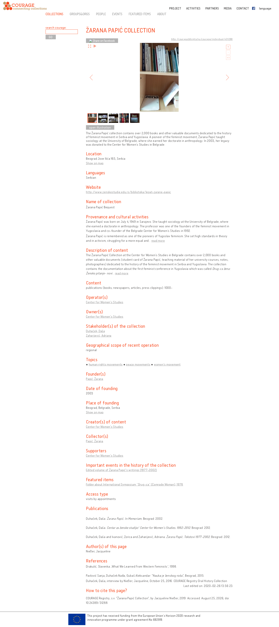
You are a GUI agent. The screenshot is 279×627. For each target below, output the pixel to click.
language (265, 8)
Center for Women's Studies (104, 302)
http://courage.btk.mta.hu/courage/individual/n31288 (202, 39)
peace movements (138, 364)
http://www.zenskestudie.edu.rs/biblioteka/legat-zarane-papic (128, 192)
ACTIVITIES (193, 8)
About (161, 14)
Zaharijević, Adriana (98, 335)
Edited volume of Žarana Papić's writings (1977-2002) (121, 470)
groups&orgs (80, 14)
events (117, 14)
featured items (140, 14)
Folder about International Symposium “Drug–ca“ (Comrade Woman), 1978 (134, 484)
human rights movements (106, 364)
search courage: (56, 27)
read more (158, 240)
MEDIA (228, 8)
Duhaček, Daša (95, 331)
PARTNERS (212, 8)
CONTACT (242, 8)
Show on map (94, 163)
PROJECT (175, 8)
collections (54, 14)
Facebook (254, 8)
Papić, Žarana (94, 379)
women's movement (167, 364)
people (101, 14)
